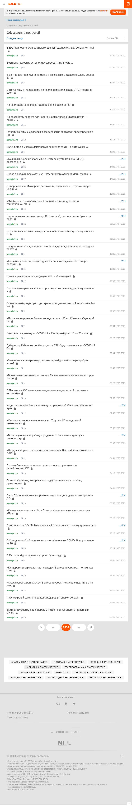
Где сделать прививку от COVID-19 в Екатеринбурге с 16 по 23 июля (47, 333)
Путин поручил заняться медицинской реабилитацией (39, 276)
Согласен (118, 12)
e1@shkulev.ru (42, 782)
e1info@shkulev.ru (79, 784)
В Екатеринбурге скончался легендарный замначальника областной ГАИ (50, 47)
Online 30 (112, 38)
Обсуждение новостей (28, 25)
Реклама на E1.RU (78, 712)
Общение (11, 25)
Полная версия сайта (20, 712)
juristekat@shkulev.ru (97, 784)
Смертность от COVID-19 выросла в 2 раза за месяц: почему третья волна (51, 525)
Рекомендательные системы (20, 789)
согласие (104, 11)
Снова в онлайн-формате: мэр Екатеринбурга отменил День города (47, 174)
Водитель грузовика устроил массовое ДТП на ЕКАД (38, 62)
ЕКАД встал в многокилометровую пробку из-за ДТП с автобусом (46, 147)
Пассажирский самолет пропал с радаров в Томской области (43, 597)
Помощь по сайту (17, 717)
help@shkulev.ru (28, 787)
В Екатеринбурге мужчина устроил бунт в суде (34, 555)
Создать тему (15, 38)
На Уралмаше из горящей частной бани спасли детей (38, 104)
